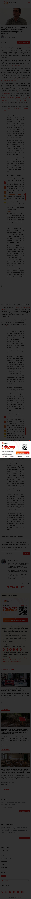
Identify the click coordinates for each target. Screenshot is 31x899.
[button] (30, 440)
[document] (15, 449)
